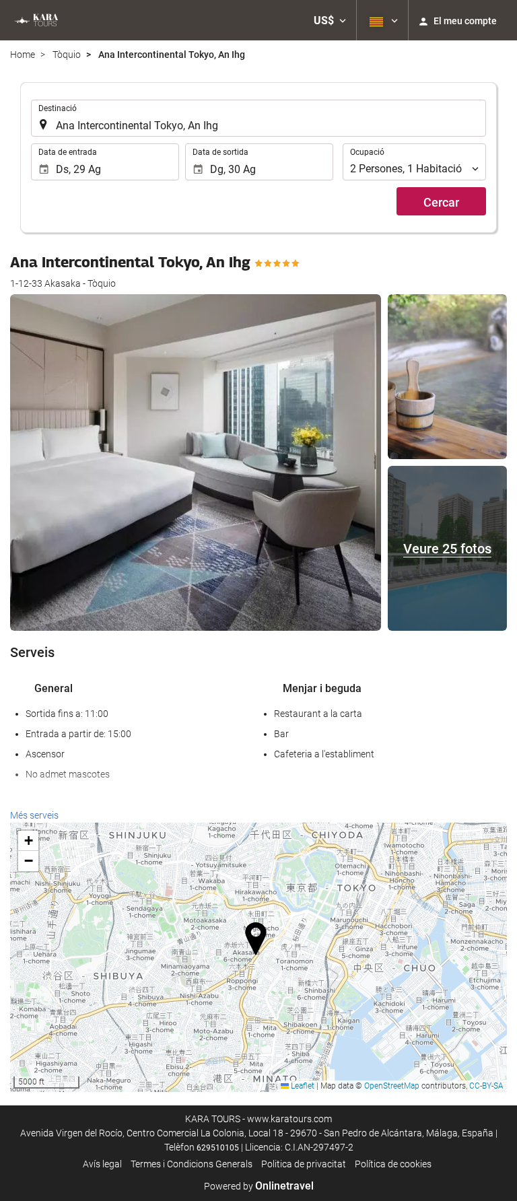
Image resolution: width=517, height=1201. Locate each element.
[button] (330, 20)
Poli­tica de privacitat (303, 1164)
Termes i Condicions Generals (191, 1164)
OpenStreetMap (391, 1086)
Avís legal (102, 1164)
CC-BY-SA (486, 1086)
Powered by (259, 1186)
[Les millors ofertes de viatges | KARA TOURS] (35, 20)
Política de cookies (393, 1164)
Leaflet (301, 1086)
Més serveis (34, 815)
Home (22, 54)
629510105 (218, 1148)
